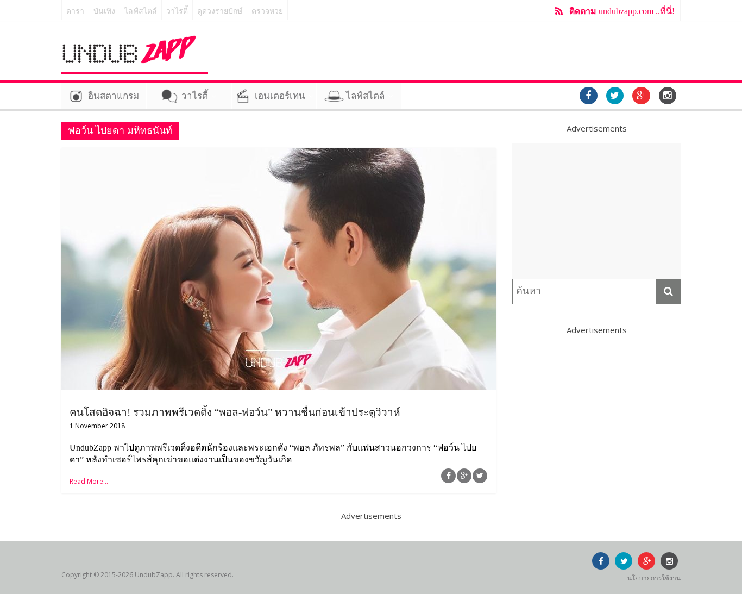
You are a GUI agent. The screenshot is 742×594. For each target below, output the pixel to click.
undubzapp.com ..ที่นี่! (622, 11)
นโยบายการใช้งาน (654, 578)
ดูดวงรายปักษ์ (219, 11)
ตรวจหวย (267, 11)
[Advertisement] (596, 211)
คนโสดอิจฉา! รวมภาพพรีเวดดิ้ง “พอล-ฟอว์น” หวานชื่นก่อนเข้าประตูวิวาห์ (235, 412)
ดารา (75, 11)
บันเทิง (104, 11)
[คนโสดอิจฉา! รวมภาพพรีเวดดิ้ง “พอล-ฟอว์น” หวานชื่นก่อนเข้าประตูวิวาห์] (278, 154)
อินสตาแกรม (113, 96)
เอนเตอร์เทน (280, 96)
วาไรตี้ (177, 11)
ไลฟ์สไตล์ (140, 11)
